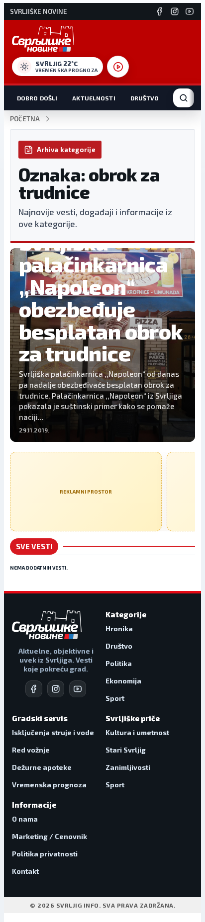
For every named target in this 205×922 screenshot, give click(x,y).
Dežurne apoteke (42, 767)
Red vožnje (31, 750)
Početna (25, 119)
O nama (25, 819)
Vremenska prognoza (49, 784)
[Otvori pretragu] (183, 97)
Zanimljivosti (127, 767)
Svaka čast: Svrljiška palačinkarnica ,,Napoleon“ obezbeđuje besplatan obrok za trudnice (101, 286)
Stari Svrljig (125, 750)
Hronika (119, 628)
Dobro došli (37, 97)
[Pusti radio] (118, 67)
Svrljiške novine (38, 11)
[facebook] (33, 688)
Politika (118, 663)
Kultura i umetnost (137, 732)
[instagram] (55, 688)
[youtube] (77, 688)
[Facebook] (159, 11)
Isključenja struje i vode (53, 732)
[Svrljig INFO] (43, 39)
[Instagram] (174, 11)
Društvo (144, 97)
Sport (114, 698)
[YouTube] (189, 11)
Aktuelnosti (93, 97)
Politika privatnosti (45, 853)
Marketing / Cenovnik (49, 836)
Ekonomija (123, 680)
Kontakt (25, 871)
